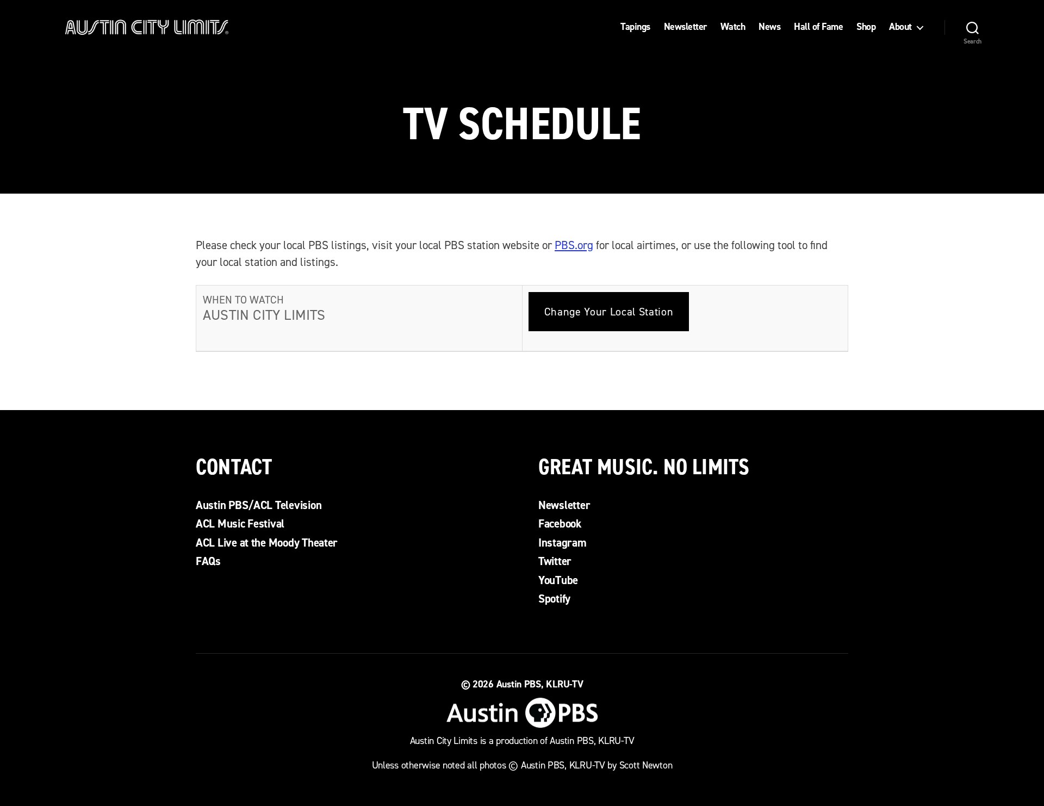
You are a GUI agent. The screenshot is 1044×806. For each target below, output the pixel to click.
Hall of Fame (818, 27)
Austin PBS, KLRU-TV (539, 684)
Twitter (554, 561)
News (769, 27)
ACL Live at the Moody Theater (267, 542)
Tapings (635, 27)
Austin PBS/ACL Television (258, 505)
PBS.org (574, 245)
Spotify (554, 598)
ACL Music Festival (240, 523)
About (900, 27)
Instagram (562, 542)
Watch (732, 27)
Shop (865, 27)
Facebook (560, 523)
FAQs (208, 561)
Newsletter (685, 27)
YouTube (558, 580)
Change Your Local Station (609, 312)
